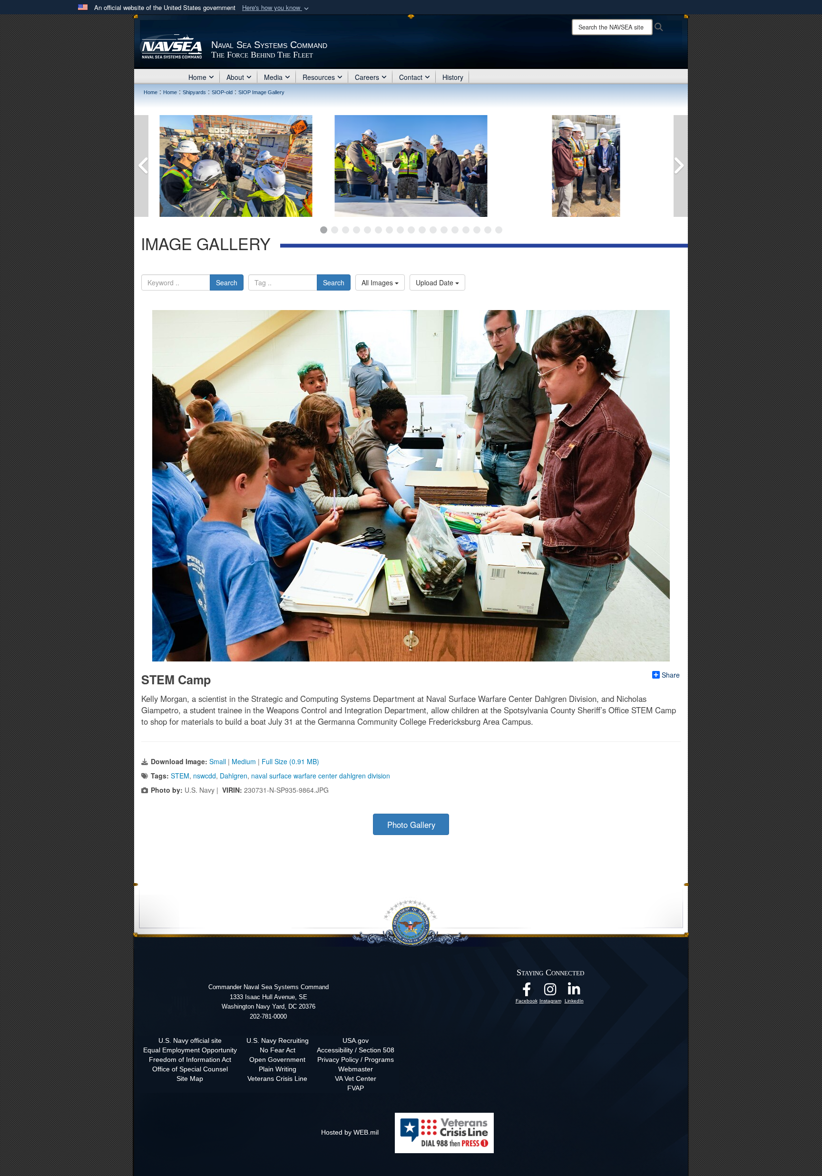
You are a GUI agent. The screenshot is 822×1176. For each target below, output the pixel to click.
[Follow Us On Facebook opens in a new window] (526, 992)
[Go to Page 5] (367, 229)
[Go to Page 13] (455, 229)
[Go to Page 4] (356, 229)
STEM (180, 775)
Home (197, 77)
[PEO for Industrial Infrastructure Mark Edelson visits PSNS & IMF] (586, 166)
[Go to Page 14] (466, 229)
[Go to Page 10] (422, 229)
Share (671, 675)
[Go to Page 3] (345, 229)
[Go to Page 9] (411, 229)
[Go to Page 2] (334, 229)
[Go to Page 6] (378, 229)
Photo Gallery (411, 824)
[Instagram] (550, 992)
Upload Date (435, 282)
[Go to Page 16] (487, 229)
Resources (319, 77)
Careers (367, 77)
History (452, 77)
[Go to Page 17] (498, 229)
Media (273, 77)
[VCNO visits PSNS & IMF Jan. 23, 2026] (235, 166)
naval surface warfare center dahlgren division (320, 775)
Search (226, 282)
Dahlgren (233, 775)
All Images (378, 282)
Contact (410, 77)
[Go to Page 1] (323, 229)
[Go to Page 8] (400, 229)
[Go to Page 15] (476, 229)
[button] (276, 8)
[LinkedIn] (574, 992)
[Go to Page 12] (444, 229)
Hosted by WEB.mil (350, 1132)
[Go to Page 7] (389, 229)
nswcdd (204, 775)
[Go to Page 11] (433, 229)
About (235, 77)
